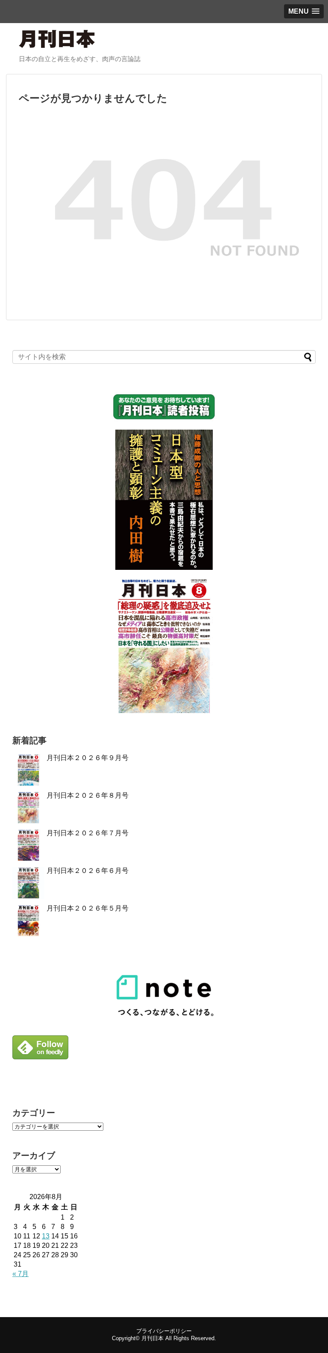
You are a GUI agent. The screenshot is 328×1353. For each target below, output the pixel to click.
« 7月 (20, 1273)
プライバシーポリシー (164, 1331)
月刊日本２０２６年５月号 (88, 908)
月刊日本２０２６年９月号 (88, 757)
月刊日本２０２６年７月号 (88, 833)
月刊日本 (152, 1338)
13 (46, 1236)
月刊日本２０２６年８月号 (88, 795)
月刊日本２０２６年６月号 (88, 870)
